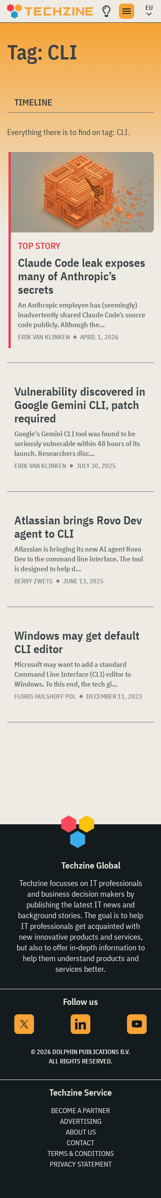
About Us (81, 1131)
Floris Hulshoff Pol (45, 696)
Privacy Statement (81, 1164)
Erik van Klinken (44, 337)
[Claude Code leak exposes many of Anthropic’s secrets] (82, 192)
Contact (80, 1142)
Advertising (81, 1121)
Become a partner (80, 1110)
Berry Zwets (33, 581)
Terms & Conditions (80, 1153)
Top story (39, 246)
